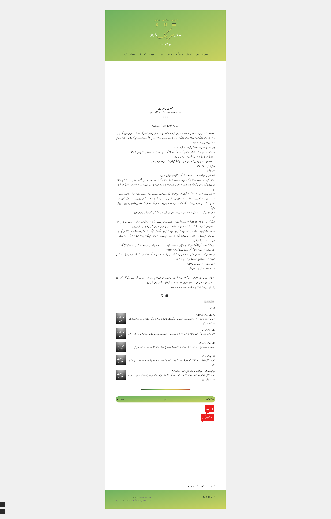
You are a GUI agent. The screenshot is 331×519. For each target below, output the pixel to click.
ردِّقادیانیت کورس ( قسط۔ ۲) (207, 330)
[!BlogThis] (210, 301)
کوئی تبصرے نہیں (153, 112)
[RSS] (204, 497)
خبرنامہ (125, 54)
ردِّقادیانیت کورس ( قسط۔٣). (207, 343)
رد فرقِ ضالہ (160, 54)
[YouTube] (206, 497)
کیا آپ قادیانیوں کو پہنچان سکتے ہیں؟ (205, 315)
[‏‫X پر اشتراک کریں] (208, 301)
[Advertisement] (165, 81)
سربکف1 (163, 112)
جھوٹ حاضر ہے (165, 108)
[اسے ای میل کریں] (213, 301)
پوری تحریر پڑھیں (207, 323)
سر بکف (166, 35)
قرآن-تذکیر (189, 54)
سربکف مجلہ (135, 497)
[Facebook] (214, 497)
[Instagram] (209, 497)
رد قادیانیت (167, 112)
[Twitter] (211, 497)
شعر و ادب (151, 54)
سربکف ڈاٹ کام (126, 500)
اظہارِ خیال (132, 54)
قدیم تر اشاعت (210, 399)
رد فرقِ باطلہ (169, 54)
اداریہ (197, 54)
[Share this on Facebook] (166, 296)
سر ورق (204, 54)
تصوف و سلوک (142, 54)
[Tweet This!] (162, 296)
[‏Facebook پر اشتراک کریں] (205, 301)
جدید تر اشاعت (120, 399)
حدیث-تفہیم (179, 54)
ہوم (165, 399)
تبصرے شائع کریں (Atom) (195, 486)
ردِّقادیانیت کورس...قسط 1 (207, 356)
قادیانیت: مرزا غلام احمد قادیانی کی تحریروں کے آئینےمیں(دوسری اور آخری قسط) (193, 371)
